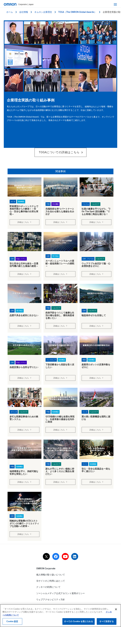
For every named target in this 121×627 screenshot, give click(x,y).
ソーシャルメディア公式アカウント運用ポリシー (60, 593)
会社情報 (23, 12)
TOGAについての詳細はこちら (59, 152)
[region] (60, 615)
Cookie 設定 (12, 621)
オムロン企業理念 (43, 12)
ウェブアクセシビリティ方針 (50, 599)
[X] (46, 556)
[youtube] (65, 556)
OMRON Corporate (45, 568)
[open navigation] (115, 4)
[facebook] (55, 556)
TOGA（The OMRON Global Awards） (77, 12)
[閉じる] (115, 609)
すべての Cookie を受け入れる (78, 621)
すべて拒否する (106, 621)
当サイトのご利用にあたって (50, 581)
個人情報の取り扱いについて (50, 574)
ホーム (9, 12)
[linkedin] (74, 556)
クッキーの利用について (48, 587)
